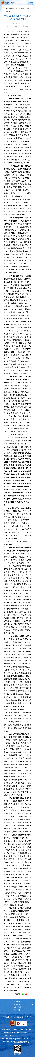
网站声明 (20, 1017)
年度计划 (8, 11)
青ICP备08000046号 (20, 1033)
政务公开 (10, 8)
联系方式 (12, 1017)
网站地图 (28, 1017)
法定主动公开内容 (19, 8)
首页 (4, 8)
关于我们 (5, 1017)
